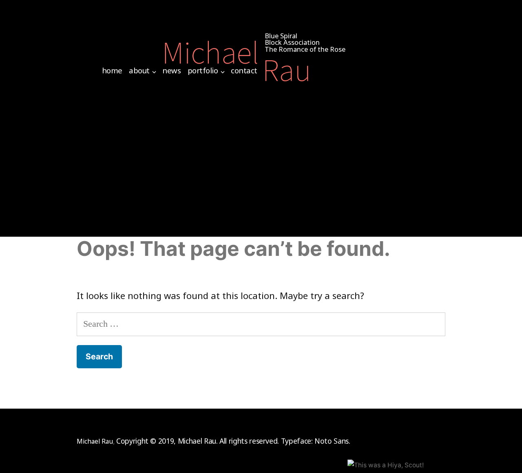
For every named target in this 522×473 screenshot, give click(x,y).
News (171, 70)
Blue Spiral (281, 35)
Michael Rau (95, 441)
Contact (244, 70)
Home (112, 70)
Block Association (292, 42)
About (139, 70)
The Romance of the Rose (305, 49)
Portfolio (203, 70)
